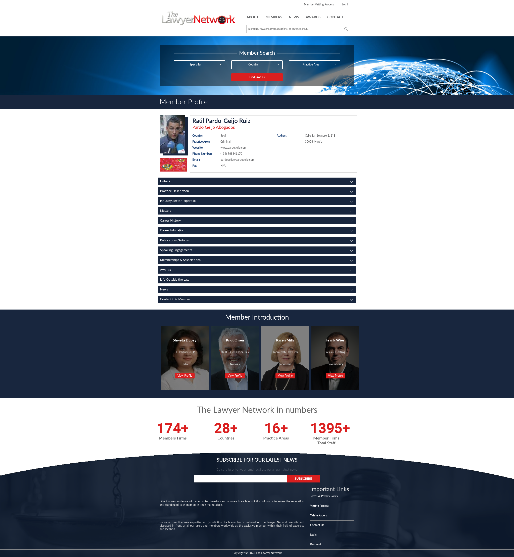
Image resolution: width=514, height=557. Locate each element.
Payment (315, 544)
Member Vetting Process (319, 4)
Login (313, 534)
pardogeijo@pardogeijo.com (237, 159)
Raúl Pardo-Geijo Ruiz (221, 121)
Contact (335, 17)
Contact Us (317, 525)
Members (273, 17)
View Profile (184, 375)
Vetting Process (319, 506)
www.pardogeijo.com (233, 147)
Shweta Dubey (185, 340)
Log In (345, 4)
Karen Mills (285, 340)
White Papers (318, 515)
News (294, 17)
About (253, 17)
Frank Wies (335, 340)
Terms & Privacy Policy (324, 496)
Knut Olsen (235, 340)
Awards (313, 17)
